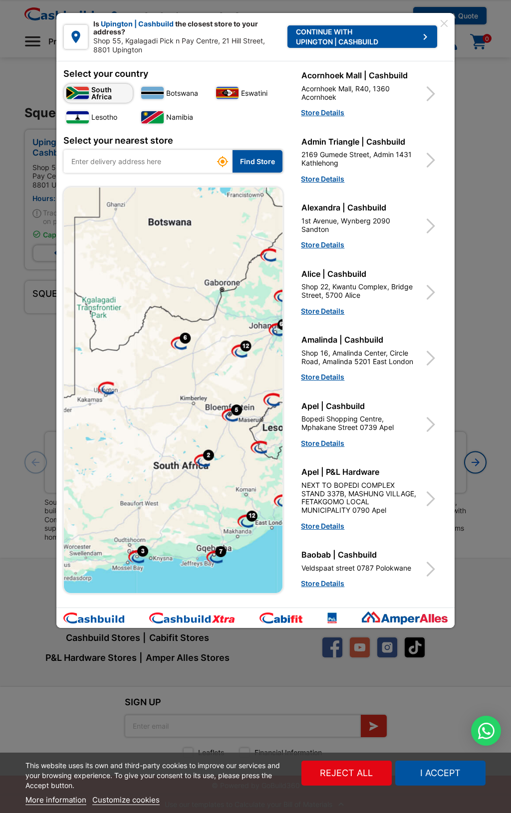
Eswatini (254, 93)
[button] (369, 94)
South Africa (101, 93)
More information (55, 800)
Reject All (346, 773)
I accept (440, 773)
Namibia (179, 117)
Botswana (182, 93)
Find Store (257, 161)
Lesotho (104, 117)
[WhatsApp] (486, 731)
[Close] (444, 23)
